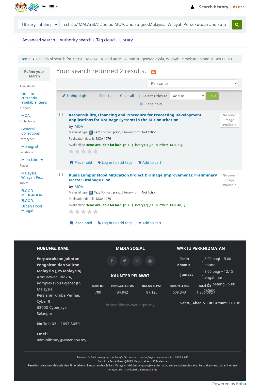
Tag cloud (105, 40)
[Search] (237, 24)
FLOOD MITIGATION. (32, 193)
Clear (239, 7)
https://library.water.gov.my (130, 305)
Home (25, 59)
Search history (213, 7)
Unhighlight (77, 96)
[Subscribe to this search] (153, 71)
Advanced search (38, 40)
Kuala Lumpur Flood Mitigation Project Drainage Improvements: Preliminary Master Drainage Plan (143, 178)
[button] (43, 7)
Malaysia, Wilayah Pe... (32, 175)
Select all (107, 96)
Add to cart (151, 162)
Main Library (32, 160)
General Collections (30, 131)
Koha (241, 384)
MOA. (26, 115)
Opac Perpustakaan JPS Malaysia (27, 7)
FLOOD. (27, 200)
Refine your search (34, 74)
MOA (79, 126)
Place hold (83, 162)
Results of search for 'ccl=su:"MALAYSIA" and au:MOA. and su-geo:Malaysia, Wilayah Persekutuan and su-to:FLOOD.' (134, 59)
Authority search (76, 40)
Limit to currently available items (34, 98)
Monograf (29, 146)
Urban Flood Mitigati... (31, 208)
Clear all (127, 96)
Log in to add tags (117, 162)
